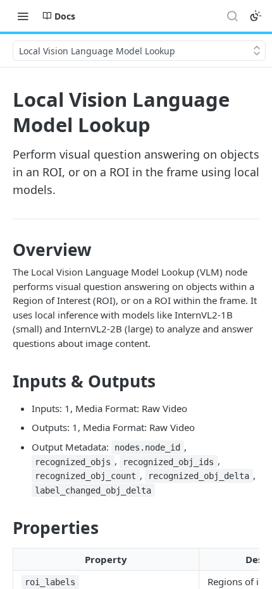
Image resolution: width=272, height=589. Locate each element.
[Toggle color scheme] (255, 16)
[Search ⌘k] (232, 16)
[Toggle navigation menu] (23, 16)
